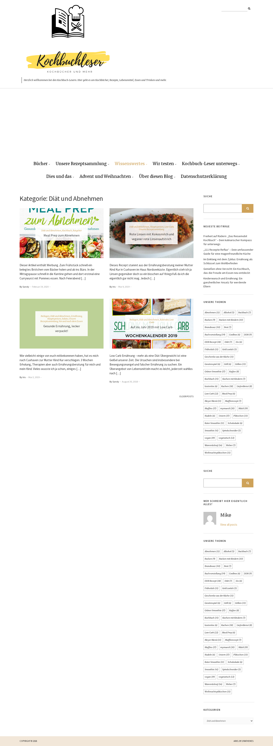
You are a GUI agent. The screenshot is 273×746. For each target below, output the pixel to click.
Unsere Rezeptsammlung (81, 163)
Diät (228, 342)
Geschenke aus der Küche (219, 356)
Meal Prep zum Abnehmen (62, 235)
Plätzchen (240, 415)
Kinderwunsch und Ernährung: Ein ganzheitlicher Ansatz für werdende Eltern (224, 282)
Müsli (243, 408)
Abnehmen (212, 312)
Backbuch (244, 312)
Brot (227, 327)
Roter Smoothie (214, 423)
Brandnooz (212, 327)
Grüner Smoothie (215, 371)
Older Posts (186, 396)
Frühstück (211, 349)
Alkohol (229, 312)
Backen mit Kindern (231, 319)
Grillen (240, 364)
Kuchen (227, 386)
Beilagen (45, 316)
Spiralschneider (231, 430)
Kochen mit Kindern (233, 378)
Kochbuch (67, 230)
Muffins (210, 408)
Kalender (164, 319)
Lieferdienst (244, 386)
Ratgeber (77, 230)
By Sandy (24, 286)
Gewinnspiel (212, 364)
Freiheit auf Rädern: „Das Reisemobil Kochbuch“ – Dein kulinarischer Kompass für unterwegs (227, 240)
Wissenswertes (130, 163)
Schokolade (235, 423)
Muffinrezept (233, 401)
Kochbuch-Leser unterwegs (209, 163)
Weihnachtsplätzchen (218, 452)
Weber (231, 445)
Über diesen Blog (156, 176)
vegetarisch (226, 438)
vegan (210, 438)
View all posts (228, 524)
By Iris (113, 286)
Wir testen (163, 163)
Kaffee (234, 371)
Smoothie (211, 430)
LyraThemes (247, 741)
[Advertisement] (136, 128)
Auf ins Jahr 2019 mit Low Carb (151, 327)
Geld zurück (229, 349)
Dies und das (59, 176)
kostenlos (211, 386)
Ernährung (76, 316)
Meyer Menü (213, 401)
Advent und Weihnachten (105, 176)
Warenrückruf (213, 445)
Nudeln (210, 415)
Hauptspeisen (157, 226)
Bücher (41, 163)
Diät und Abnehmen (51, 230)
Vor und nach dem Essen (71, 321)
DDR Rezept (213, 342)
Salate (65, 318)
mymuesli (227, 408)
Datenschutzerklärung (204, 176)
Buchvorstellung (215, 334)
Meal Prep (228, 393)
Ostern (224, 415)
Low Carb (168, 226)
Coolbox (234, 334)
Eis (239, 342)
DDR (248, 334)
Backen (210, 319)
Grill (227, 364)
